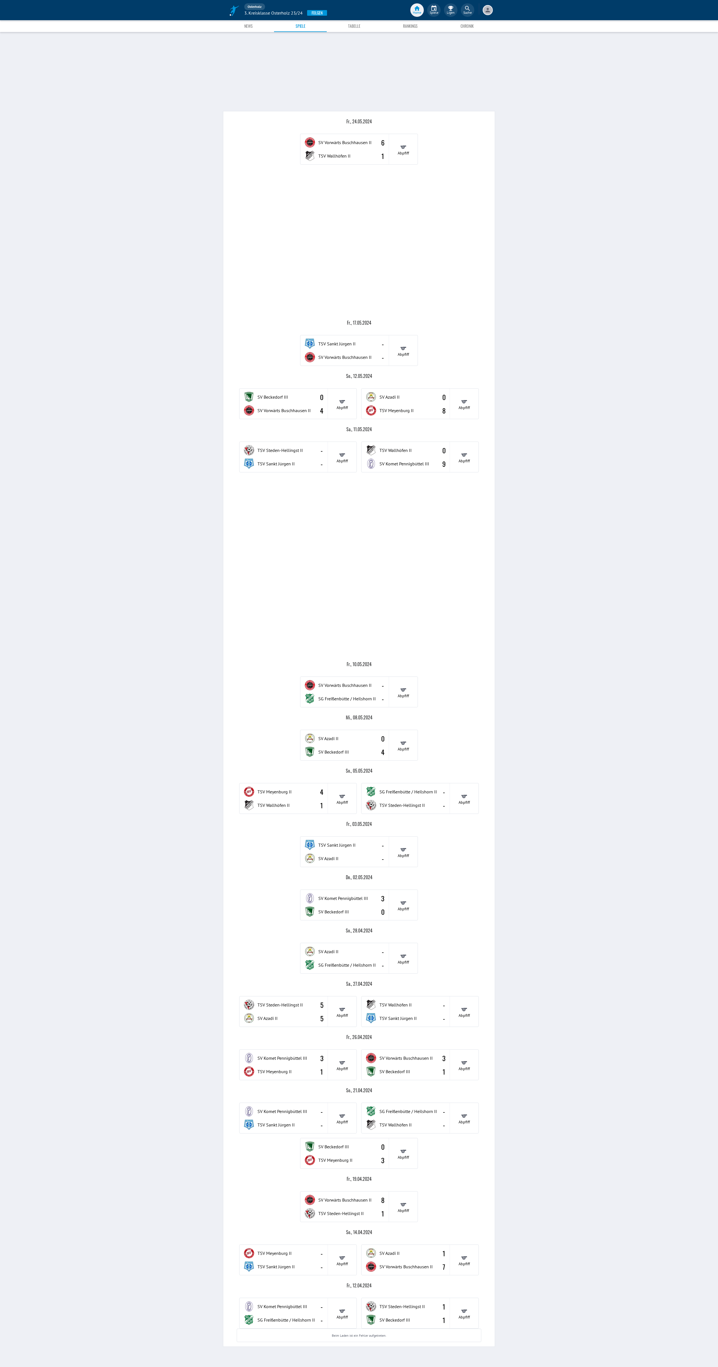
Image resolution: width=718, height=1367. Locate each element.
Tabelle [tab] (354, 26)
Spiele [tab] (300, 26)
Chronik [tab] (467, 26)
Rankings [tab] (410, 26)
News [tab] (248, 26)
